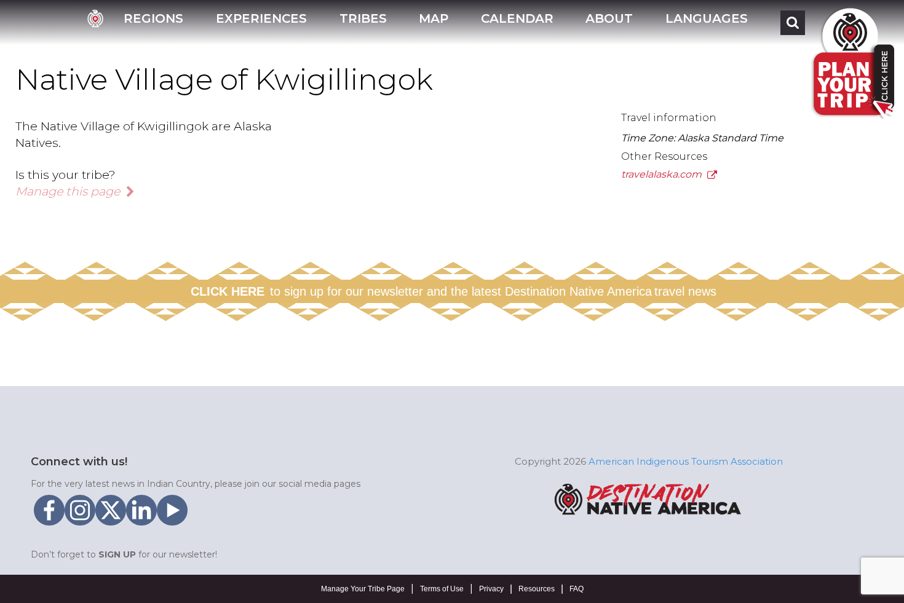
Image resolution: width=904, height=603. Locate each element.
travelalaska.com (662, 174)
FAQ (576, 589)
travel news (685, 291)
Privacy (491, 589)
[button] (153, 22)
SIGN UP (117, 554)
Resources (536, 589)
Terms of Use (442, 589)
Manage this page (69, 191)
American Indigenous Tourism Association (686, 461)
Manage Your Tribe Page (363, 589)
